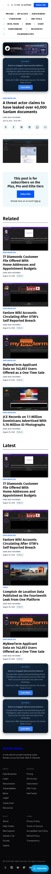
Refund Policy (33, 836)
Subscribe (41, 5)
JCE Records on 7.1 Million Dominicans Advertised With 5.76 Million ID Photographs (24, 421)
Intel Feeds (13, 24)
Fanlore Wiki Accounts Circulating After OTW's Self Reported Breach (20, 317)
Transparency (33, 840)
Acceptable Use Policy (37, 831)
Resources (37, 29)
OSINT (41, 24)
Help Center (8, 826)
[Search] (12, 5)
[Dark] (9, 5)
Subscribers (38, 14)
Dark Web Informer (12, 117)
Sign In (37, 201)
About (5, 821)
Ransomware (15, 29)
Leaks (5, 587)
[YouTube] (30, 867)
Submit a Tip (8, 836)
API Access (22, 14)
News (28, 24)
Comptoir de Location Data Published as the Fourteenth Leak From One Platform (24, 596)
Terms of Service (35, 826)
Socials (6, 840)
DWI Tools (36, 19)
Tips (18, 5)
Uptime (6, 845)
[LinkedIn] (11, 867)
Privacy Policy (33, 821)
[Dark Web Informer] (25, 748)
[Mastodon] (24, 867)
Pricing (10, 14)
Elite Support (9, 831)
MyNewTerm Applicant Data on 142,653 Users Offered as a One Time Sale (23, 369)
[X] (5, 867)
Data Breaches (9, 98)
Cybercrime (15, 19)
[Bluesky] (17, 867)
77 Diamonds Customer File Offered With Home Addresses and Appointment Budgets (20, 263)
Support (27, 5)
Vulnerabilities (25, 34)
